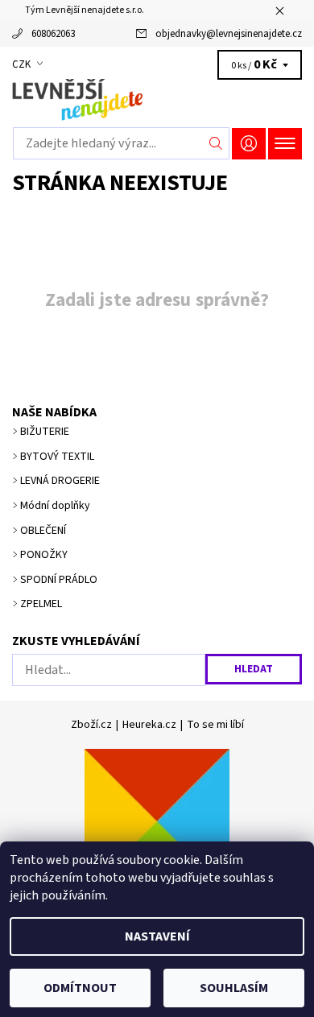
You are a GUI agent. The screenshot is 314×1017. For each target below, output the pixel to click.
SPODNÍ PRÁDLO (58, 580)
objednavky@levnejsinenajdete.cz (228, 34)
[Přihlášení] (249, 143)
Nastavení (157, 936)
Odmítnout (80, 988)
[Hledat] (216, 143)
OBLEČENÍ (43, 531)
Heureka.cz (149, 724)
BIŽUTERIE (44, 432)
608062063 (53, 34)
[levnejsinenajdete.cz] (157, 100)
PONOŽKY (44, 555)
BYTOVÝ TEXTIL (57, 457)
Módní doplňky (55, 506)
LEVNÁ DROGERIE (60, 481)
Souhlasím (234, 988)
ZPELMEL (41, 604)
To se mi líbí (215, 724)
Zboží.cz (91, 724)
